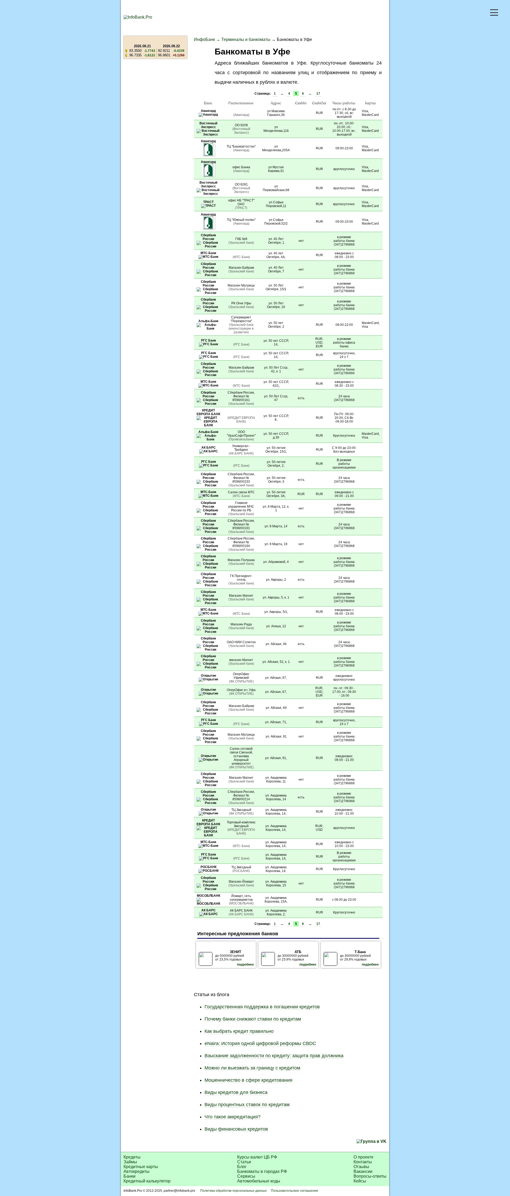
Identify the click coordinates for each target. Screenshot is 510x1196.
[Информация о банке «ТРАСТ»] (208, 206)
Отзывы (361, 1166)
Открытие (208, 675)
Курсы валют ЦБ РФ (257, 1157)
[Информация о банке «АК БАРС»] (208, 451)
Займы (130, 1162)
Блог (241, 1166)
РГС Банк (208, 340)
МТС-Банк (208, 253)
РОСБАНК (208, 867)
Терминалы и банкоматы (245, 39)
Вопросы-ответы (370, 1176)
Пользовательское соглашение (294, 1191)
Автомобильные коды (258, 1181)
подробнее (245, 964)
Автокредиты (137, 1171)
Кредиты (132, 1157)
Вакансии (363, 1171)
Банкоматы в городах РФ (262, 1171)
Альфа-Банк (208, 321)
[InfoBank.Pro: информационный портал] (138, 17)
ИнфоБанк (204, 39)
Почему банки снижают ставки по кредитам (253, 1019)
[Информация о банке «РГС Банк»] (208, 344)
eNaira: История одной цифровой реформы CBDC (260, 1043)
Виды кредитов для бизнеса (236, 1092)
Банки (129, 1176)
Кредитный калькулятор (147, 1181)
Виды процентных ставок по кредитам (247, 1104)
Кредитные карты (141, 1166)
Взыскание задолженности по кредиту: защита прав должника (274, 1055)
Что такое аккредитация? (233, 1116)
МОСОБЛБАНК (208, 896)
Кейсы (360, 1181)
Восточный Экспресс (208, 125)
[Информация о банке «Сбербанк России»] (208, 246)
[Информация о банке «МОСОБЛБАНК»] (208, 904)
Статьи (244, 1162)
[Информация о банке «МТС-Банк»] (208, 257)
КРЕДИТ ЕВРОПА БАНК (208, 412)
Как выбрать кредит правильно (239, 1031)
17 (318, 93)
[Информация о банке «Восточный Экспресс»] (208, 134)
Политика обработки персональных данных (233, 1191)
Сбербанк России (208, 237)
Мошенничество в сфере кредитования (248, 1080)
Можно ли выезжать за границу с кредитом (252, 1068)
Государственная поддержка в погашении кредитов (262, 1006)
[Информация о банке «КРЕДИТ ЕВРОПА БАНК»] (208, 425)
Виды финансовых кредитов (236, 1129)
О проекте (363, 1157)
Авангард (208, 111)
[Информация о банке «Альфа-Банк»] (208, 328)
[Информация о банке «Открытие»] (208, 679)
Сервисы (246, 1176)
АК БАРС (208, 447)
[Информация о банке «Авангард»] (208, 114)
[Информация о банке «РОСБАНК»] (208, 871)
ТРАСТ (208, 202)
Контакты (363, 1162)
